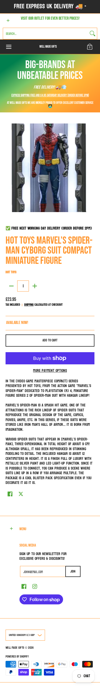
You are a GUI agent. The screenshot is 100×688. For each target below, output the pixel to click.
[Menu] (8, 47)
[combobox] (45, 33)
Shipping (29, 305)
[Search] (92, 33)
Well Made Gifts (48, 47)
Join (73, 571)
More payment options (50, 370)
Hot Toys (11, 272)
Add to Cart (50, 340)
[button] (89, 47)
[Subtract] (11, 286)
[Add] (35, 286)
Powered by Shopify (17, 656)
